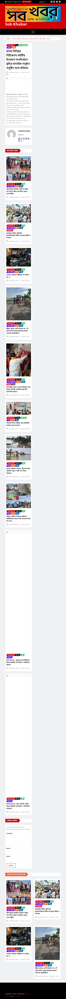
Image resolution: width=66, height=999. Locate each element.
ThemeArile (16, 996)
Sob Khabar (16, 24)
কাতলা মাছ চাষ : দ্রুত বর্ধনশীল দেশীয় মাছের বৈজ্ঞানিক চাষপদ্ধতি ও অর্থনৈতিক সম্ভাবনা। (18, 806)
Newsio (8, 996)
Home (8, 39)
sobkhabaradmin (14, 72)
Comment (9, 833)
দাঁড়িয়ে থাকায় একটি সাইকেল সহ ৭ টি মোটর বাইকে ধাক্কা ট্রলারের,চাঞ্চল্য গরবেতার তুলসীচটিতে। (17, 331)
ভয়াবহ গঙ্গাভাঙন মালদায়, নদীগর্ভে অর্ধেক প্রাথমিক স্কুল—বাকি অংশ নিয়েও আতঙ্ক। (18, 471)
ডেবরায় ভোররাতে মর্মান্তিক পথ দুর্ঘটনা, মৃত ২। (17, 276)
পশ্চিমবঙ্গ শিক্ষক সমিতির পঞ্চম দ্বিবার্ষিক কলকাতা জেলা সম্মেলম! (17, 424)
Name (8, 848)
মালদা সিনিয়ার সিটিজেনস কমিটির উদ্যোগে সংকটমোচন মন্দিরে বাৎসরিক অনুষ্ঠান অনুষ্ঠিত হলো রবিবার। (31, 39)
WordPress (28, 994)
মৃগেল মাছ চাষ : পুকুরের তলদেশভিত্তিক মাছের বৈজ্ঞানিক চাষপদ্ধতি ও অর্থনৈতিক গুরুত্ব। (18, 662)
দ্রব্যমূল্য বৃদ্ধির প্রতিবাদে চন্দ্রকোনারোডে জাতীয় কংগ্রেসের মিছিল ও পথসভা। (18, 235)
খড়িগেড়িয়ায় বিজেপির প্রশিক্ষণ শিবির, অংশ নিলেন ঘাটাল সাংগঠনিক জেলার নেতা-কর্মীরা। (17, 191)
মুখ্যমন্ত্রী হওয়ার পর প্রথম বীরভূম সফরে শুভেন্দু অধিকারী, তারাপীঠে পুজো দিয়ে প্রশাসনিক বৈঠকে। (18, 389)
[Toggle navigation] (33, 32)
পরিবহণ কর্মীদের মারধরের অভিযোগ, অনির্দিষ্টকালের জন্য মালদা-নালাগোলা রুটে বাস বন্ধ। (18, 518)
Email (8, 856)
